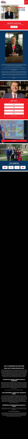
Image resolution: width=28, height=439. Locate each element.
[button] (14, 141)
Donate (26, 2)
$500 (14, 113)
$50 (14, 104)
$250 (14, 110)
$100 (14, 107)
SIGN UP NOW (14, 26)
